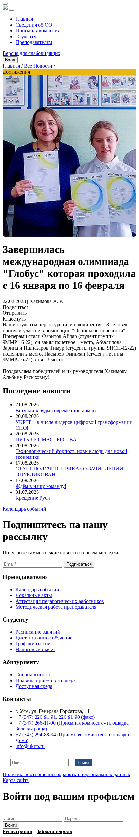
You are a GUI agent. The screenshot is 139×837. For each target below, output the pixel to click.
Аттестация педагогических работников (60, 601)
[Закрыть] (5, 4)
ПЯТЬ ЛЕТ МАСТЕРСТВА (46, 439)
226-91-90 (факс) (77, 717)
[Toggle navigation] (11, 10)
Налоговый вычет (35, 649)
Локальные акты (34, 595)
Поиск (83, 762)
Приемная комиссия (38, 30)
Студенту (26, 36)
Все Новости (38, 66)
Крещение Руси (33, 498)
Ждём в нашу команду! (41, 486)
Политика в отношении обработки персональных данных (66, 774)
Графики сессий (33, 643)
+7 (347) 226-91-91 (36, 717)
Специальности (33, 674)
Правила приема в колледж (46, 680)
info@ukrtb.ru (30, 746)
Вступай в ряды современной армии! (57, 410)
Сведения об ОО (34, 25)
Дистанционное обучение (44, 637)
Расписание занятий (38, 632)
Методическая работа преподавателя (56, 607)
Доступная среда (34, 686)
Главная (24, 19)
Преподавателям (34, 42)
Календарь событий (24, 509)
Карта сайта (16, 780)
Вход (10, 59)
